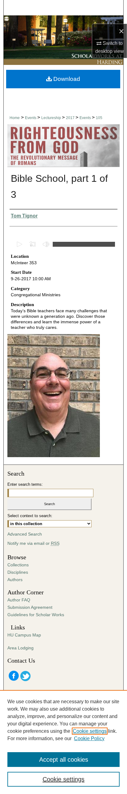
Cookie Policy (89, 738)
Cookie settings (90, 731)
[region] (63, 742)
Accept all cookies (63, 759)
